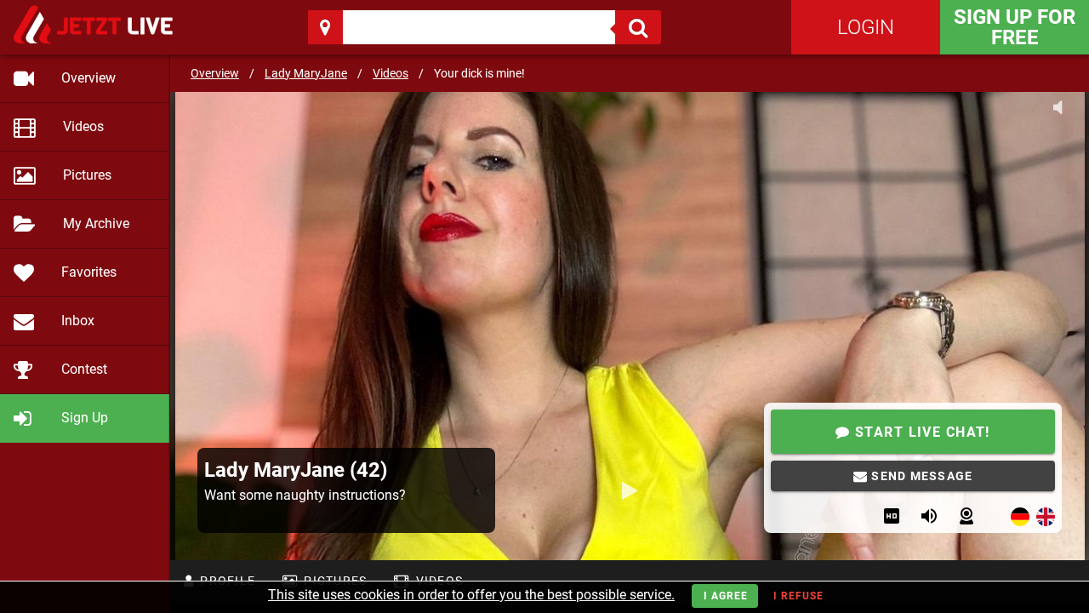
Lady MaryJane (306, 73)
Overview (215, 73)
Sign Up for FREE (1014, 27)
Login (865, 27)
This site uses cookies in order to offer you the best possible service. (471, 595)
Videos (390, 73)
